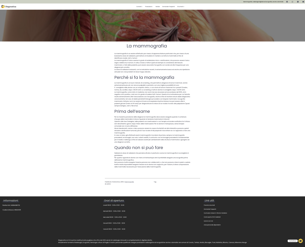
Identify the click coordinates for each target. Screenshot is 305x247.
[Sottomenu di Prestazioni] (152, 6)
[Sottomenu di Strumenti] (184, 6)
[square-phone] (298, 1)
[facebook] (287, 1)
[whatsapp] (292, 1)
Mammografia (129, 182)
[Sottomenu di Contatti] (142, 6)
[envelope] (303, 1)
